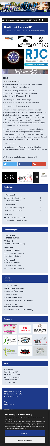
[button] (10, 164)
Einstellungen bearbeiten (25, 440)
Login (6, 401)
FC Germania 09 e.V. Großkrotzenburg (18, 300)
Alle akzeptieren (25, 433)
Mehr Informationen (20, 428)
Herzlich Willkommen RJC (36, 31)
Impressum (8, 409)
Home (9, 31)
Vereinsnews (19, 31)
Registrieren (9, 404)
